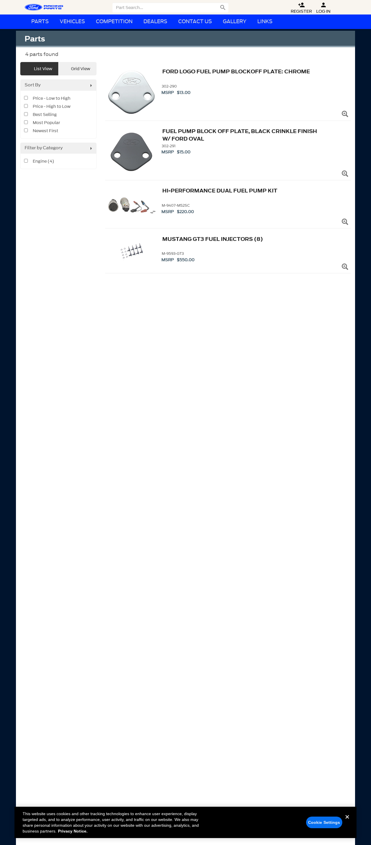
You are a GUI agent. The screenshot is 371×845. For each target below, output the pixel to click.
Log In (323, 7)
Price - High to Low (51, 107)
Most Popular (46, 123)
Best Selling (45, 115)
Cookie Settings (324, 822)
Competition (114, 21)
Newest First (45, 131)
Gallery (234, 21)
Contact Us (195, 21)
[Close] (347, 821)
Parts (40, 21)
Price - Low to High (51, 98)
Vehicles (72, 21)
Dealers (155, 21)
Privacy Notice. (73, 831)
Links (264, 21)
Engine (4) (43, 161)
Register (301, 7)
